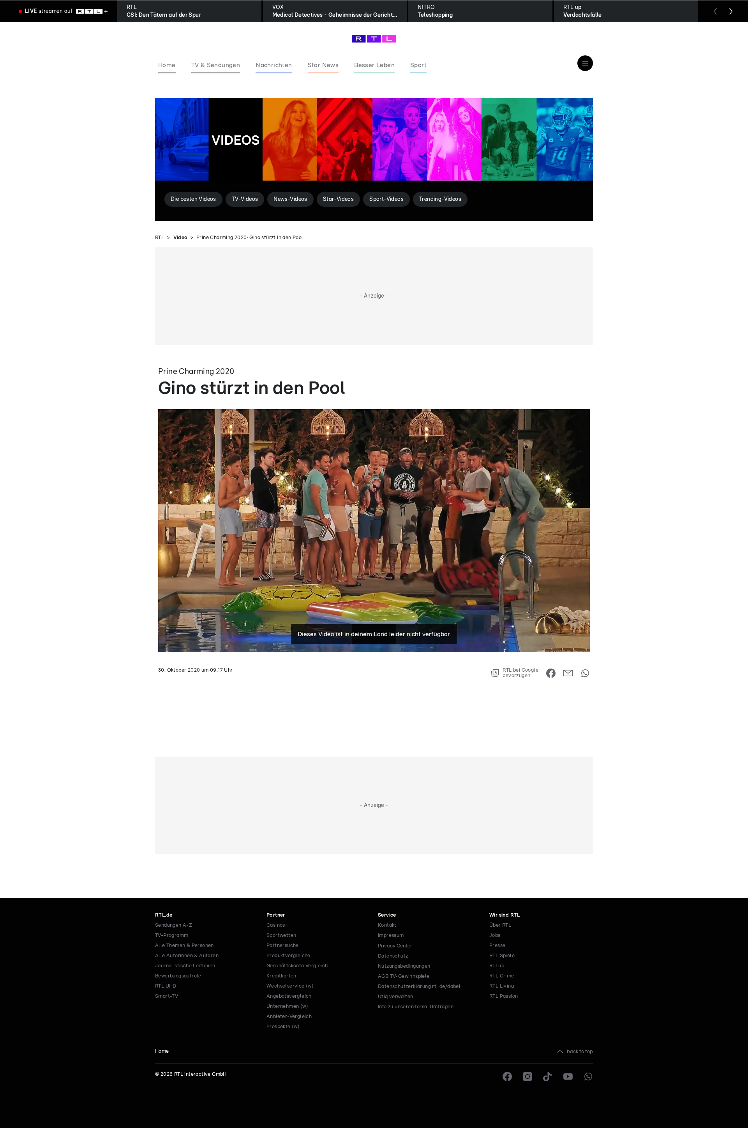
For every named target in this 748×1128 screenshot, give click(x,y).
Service (387, 915)
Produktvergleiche (288, 955)
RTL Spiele (502, 955)
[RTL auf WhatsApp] (588, 1076)
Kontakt (387, 925)
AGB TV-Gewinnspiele (404, 976)
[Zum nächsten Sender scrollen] (731, 11)
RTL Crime (501, 976)
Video (180, 237)
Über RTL (500, 925)
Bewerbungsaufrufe (178, 976)
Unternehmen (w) (287, 1006)
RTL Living (501, 986)
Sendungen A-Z (173, 925)
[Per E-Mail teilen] (568, 673)
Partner (275, 915)
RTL (159, 237)
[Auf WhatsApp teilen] (585, 673)
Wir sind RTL (504, 915)
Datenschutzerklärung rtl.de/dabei (419, 986)
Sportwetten (281, 935)
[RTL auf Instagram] (527, 1076)
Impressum (391, 935)
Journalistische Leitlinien (185, 965)
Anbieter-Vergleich (289, 1016)
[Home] (374, 39)
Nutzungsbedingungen (404, 966)
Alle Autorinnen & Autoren (187, 955)
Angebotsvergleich (289, 996)
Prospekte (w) (283, 1026)
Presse (497, 945)
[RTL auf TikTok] (547, 1076)
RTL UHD (165, 986)
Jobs (495, 935)
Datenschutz (393, 956)
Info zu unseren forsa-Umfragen (415, 1006)
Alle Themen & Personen (184, 945)
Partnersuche (282, 945)
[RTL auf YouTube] (568, 1076)
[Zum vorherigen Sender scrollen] (715, 11)
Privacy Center (395, 946)
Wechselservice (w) (290, 986)
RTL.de (163, 915)
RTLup (496, 965)
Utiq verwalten (395, 996)
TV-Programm (171, 935)
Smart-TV (166, 996)
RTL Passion (503, 996)
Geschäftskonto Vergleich (297, 965)
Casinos (275, 925)
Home (162, 1051)
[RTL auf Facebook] (507, 1076)
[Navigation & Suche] (585, 63)
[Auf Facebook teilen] (551, 673)
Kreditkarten (281, 976)
